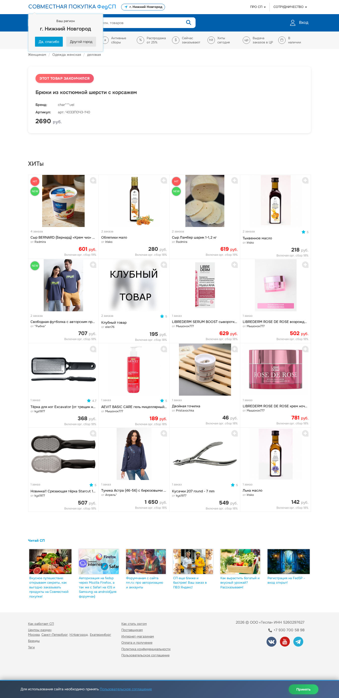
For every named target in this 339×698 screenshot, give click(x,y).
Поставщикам (132, 630)
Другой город (81, 41)
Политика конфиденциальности (145, 649)
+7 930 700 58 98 (288, 630)
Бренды (34, 641)
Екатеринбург (100, 635)
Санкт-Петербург (54, 635)
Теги (31, 647)
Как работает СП (41, 624)
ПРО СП (256, 7)
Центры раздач (39, 630)
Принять (303, 689)
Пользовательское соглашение (145, 655)
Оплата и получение (136, 642)
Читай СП (36, 540)
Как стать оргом (134, 624)
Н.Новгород (78, 635)
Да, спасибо (49, 41)
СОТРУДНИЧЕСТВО (289, 7)
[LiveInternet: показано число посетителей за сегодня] (39, 669)
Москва (34, 635)
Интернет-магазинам (137, 636)
